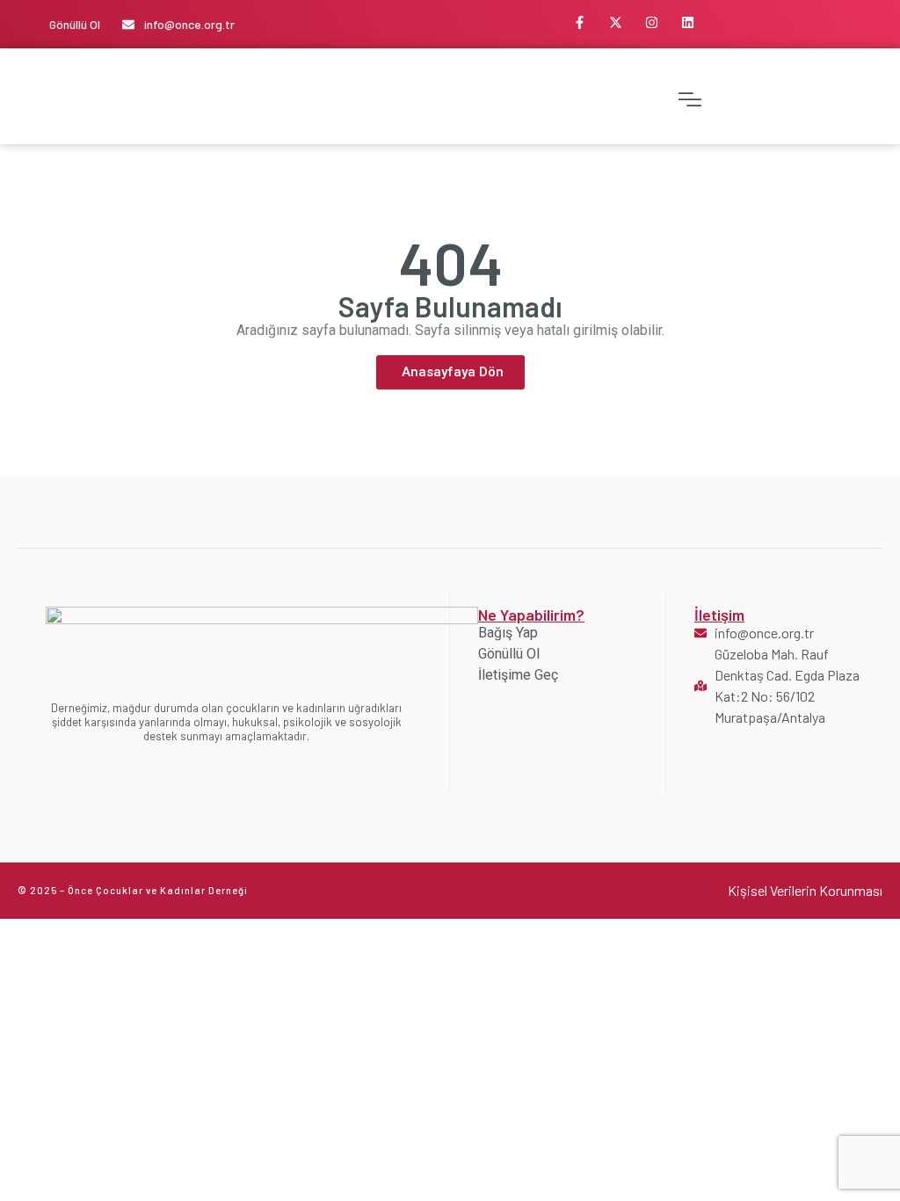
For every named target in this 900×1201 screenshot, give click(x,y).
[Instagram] (651, 22)
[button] (690, 96)
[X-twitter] (615, 22)
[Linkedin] (687, 22)
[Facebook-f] (579, 22)
